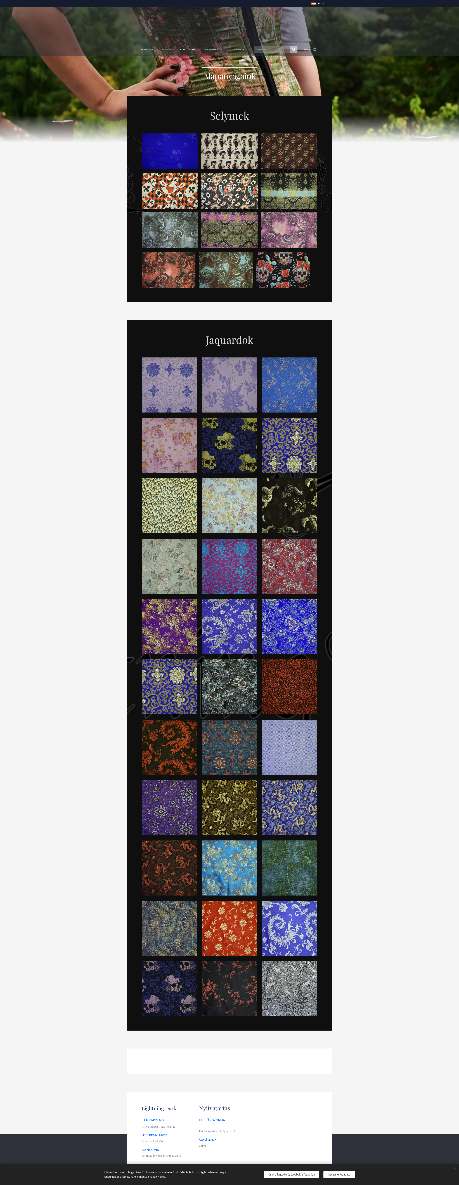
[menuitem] (149, 49)
